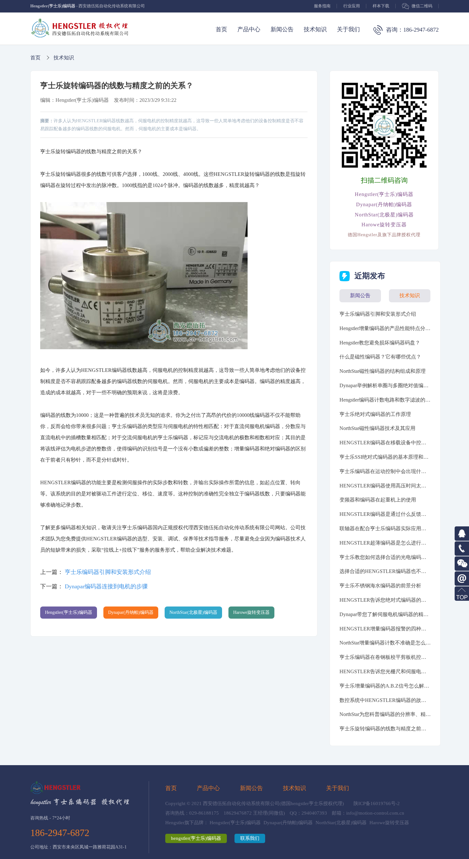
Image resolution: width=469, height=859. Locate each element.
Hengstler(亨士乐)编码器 (68, 612)
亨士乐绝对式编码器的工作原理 (375, 414)
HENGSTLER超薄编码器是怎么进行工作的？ (385, 543)
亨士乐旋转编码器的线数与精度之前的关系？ (385, 728)
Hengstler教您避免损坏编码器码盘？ (379, 342)
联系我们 (249, 838)
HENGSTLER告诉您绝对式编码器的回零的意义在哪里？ (385, 600)
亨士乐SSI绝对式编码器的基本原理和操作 (385, 457)
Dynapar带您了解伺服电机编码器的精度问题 (385, 614)
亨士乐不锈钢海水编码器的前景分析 (380, 585)
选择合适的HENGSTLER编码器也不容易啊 (385, 571)
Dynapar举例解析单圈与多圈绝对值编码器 (385, 385)
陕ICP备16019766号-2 (377, 803)
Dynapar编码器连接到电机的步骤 (106, 586)
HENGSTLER (229, 174)
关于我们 (348, 29)
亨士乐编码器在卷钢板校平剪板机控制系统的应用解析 (385, 657)
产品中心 (248, 29)
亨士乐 (48, 151)
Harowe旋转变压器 (251, 612)
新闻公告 (282, 29)
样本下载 (381, 6)
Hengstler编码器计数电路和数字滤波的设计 (385, 400)
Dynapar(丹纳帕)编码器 (130, 612)
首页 (221, 29)
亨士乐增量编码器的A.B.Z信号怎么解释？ (385, 686)
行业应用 (351, 6)
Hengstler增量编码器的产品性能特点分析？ (385, 328)
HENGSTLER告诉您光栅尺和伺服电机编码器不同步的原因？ (385, 671)
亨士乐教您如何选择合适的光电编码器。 (385, 557)
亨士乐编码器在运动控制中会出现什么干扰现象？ (385, 471)
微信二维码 (422, 6)
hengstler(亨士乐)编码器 (196, 838)
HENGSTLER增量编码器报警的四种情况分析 (385, 628)
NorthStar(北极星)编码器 (193, 612)
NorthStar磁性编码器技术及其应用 (377, 428)
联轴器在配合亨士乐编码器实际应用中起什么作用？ (385, 528)
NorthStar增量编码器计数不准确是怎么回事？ (385, 642)
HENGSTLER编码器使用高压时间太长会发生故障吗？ (385, 485)
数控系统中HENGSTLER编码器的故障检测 (385, 700)
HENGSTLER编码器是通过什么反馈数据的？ (385, 514)
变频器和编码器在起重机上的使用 (377, 499)
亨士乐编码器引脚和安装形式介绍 (108, 572)
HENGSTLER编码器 (109, 538)
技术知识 (315, 29)
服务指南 (322, 6)
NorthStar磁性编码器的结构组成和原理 (382, 371)
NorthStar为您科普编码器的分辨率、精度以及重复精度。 (385, 714)
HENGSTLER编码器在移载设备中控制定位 (385, 442)
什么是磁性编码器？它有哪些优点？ (380, 356)
